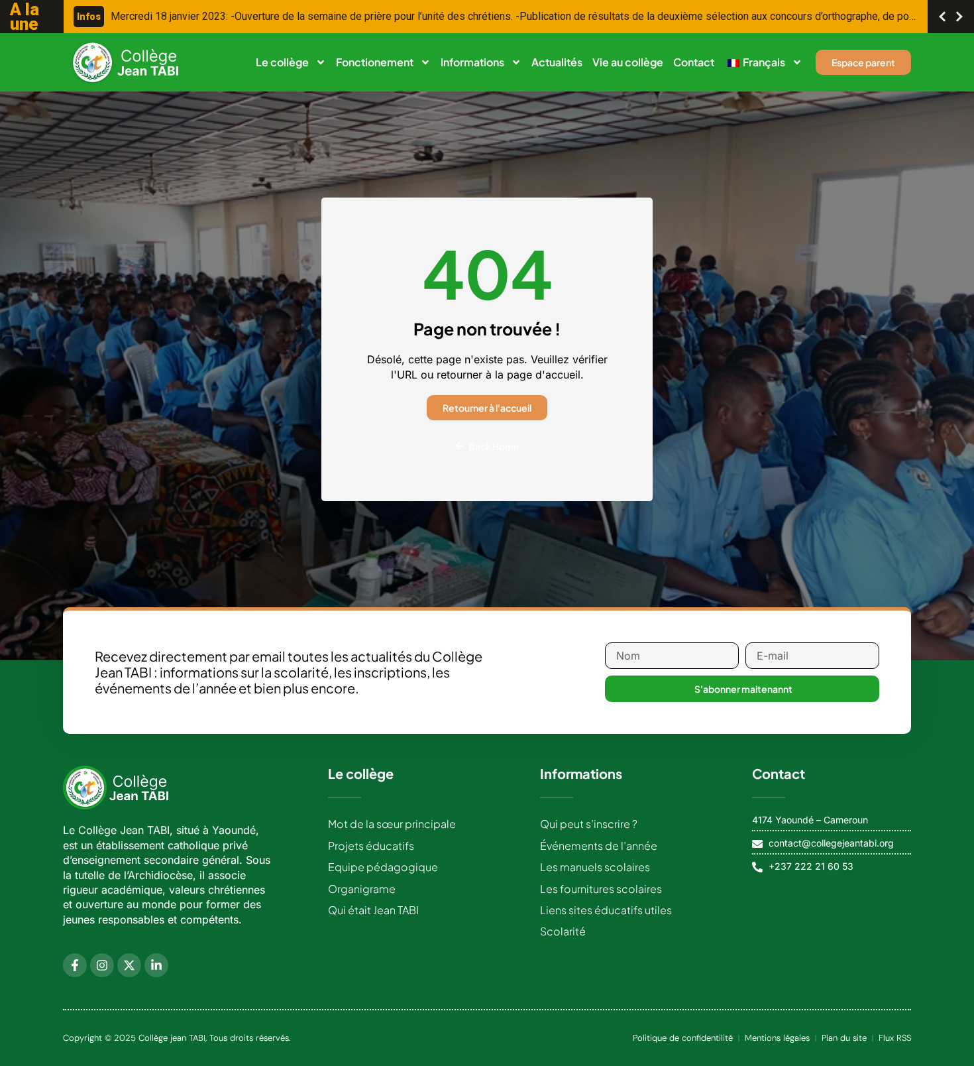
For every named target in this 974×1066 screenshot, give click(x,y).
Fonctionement (374, 62)
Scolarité (563, 931)
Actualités (556, 62)
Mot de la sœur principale (392, 824)
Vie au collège (627, 62)
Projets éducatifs (371, 846)
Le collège (282, 62)
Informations (472, 62)
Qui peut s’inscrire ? (588, 824)
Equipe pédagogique (383, 867)
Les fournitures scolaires (601, 889)
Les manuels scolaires (595, 867)
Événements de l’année (598, 846)
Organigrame (362, 889)
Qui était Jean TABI (373, 910)
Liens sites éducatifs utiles (606, 910)
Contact (693, 62)
